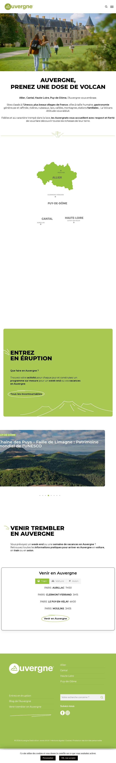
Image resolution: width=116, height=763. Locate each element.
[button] (111, 6)
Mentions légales (57, 740)
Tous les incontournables (26, 394)
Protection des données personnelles (87, 740)
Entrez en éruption (20, 695)
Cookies (68, 740)
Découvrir (55, 300)
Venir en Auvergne (55, 618)
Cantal (30, 97)
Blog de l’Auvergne (20, 701)
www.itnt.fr (45, 740)
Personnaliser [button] (48, 758)
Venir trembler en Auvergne (25, 706)
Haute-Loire (42, 97)
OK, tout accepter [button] (68, 758)
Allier (22, 97)
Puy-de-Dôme (58, 97)
